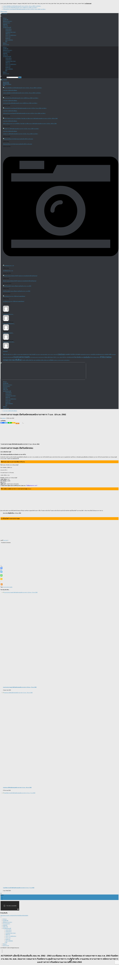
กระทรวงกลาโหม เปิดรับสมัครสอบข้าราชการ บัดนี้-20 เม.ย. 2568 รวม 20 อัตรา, (20, 7)
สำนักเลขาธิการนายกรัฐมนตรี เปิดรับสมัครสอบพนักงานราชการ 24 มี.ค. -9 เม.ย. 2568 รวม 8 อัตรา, (24, 9)
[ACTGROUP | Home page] (3, 13)
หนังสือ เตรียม (28, 360)
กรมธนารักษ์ (55, 354)
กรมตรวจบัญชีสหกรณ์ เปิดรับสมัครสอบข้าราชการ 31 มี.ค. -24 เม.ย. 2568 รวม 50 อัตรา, (22, 6)
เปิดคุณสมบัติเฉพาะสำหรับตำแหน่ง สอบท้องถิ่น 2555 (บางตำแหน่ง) (17, 144)
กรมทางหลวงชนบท (43, 354)
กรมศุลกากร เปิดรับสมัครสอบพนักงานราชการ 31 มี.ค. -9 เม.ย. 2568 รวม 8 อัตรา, (20, 133)
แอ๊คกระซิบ (5, 25)
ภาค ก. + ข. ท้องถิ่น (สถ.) (10, 35)
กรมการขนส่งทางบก (24, 354)
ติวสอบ (51, 357)
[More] (17, 423)
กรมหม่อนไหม (114, 354)
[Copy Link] (13, 422)
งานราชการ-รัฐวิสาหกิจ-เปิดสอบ (10, 90)
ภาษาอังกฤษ (69, 357)
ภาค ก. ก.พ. (8, 36)
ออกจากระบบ (6, 44)
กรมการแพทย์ (32, 354)
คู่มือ (49, 357)
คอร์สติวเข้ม (5, 19)
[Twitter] (6, 422)
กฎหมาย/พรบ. (8, 29)
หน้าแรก (5, 18)
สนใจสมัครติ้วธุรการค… (8, 314)
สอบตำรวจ (7, 38)
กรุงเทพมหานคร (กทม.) (10, 32)
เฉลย (35, 360)
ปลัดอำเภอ (7, 33)
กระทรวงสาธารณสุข (21, 357)
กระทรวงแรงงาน (41, 357)
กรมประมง (61, 354)
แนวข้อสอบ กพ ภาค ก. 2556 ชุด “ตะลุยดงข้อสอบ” (13, 301)
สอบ (82, 357)
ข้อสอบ (46, 357)
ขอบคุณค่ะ (5, 351)
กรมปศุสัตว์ (67, 354)
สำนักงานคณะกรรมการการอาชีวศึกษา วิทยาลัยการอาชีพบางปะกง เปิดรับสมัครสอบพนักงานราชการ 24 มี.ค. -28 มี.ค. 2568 (30, 123)
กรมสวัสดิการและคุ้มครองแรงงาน (97, 354)
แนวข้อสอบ (50, 360)
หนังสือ (23, 360)
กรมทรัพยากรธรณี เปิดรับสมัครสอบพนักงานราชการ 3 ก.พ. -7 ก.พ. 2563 (18, 887)
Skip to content (3, 11)
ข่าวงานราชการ (6, 22)
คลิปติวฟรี (5, 24)
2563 (6, 354)
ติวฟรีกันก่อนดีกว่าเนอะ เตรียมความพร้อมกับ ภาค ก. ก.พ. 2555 (16, 291)
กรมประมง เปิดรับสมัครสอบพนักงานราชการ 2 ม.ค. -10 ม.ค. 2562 (17, 787)
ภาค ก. (55, 357)
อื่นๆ (6, 41)
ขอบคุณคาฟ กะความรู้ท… (9, 341)
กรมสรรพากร (8, 30)
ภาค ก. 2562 (59, 357)
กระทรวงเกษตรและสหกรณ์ (34, 357)
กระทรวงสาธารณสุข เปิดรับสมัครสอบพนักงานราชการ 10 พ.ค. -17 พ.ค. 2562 (20, 687)
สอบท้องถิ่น (86, 357)
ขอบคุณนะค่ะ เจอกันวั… (8, 332)
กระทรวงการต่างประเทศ (8, 357)
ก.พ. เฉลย (18, 354)
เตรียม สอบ (46, 360)
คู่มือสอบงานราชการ (7, 21)
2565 (8, 354)
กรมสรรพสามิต (83, 354)
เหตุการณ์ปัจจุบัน (9, 39)
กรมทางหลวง (38, 354)
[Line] (10, 422)
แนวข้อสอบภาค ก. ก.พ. (8, 270)
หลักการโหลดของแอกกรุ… (9, 323)
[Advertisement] (59, 433)
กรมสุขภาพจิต (108, 354)
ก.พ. (11, 354)
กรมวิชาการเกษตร (75, 354)
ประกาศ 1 (5, 540)
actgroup (4, 418)
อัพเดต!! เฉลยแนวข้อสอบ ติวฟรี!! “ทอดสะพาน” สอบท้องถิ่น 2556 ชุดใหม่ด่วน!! (19, 280)
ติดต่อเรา (5, 43)
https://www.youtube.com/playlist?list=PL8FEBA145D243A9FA (14, 915)
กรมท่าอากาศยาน (50, 354)
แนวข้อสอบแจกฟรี (7, 27)
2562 (4, 354)
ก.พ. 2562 (14, 354)
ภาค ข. (64, 357)
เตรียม (42, 360)
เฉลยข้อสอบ (38, 360)
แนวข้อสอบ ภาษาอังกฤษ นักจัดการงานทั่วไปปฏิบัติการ (62, 360)
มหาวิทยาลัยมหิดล (76, 357)
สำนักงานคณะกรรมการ (95, 357)
